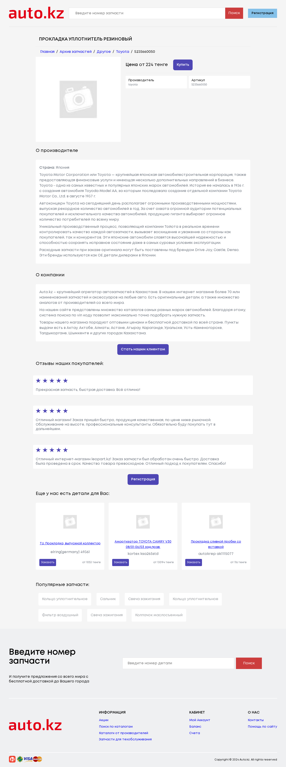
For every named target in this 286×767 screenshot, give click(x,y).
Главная (47, 51)
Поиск (234, 13)
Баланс (195, 726)
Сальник (108, 599)
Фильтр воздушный (60, 615)
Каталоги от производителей (123, 733)
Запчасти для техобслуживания (125, 739)
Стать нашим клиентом (143, 349)
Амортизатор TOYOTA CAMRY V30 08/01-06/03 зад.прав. (143, 544)
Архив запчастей (76, 51)
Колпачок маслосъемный (159, 615)
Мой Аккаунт (199, 720)
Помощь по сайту (262, 726)
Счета (194, 733)
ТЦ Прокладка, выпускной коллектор (70, 543)
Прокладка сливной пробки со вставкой (216, 544)
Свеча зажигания (144, 599)
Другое (104, 51)
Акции (103, 720)
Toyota (122, 51)
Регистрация (262, 13)
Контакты (256, 720)
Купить (183, 64)
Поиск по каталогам (116, 726)
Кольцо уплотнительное (65, 599)
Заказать (47, 562)
